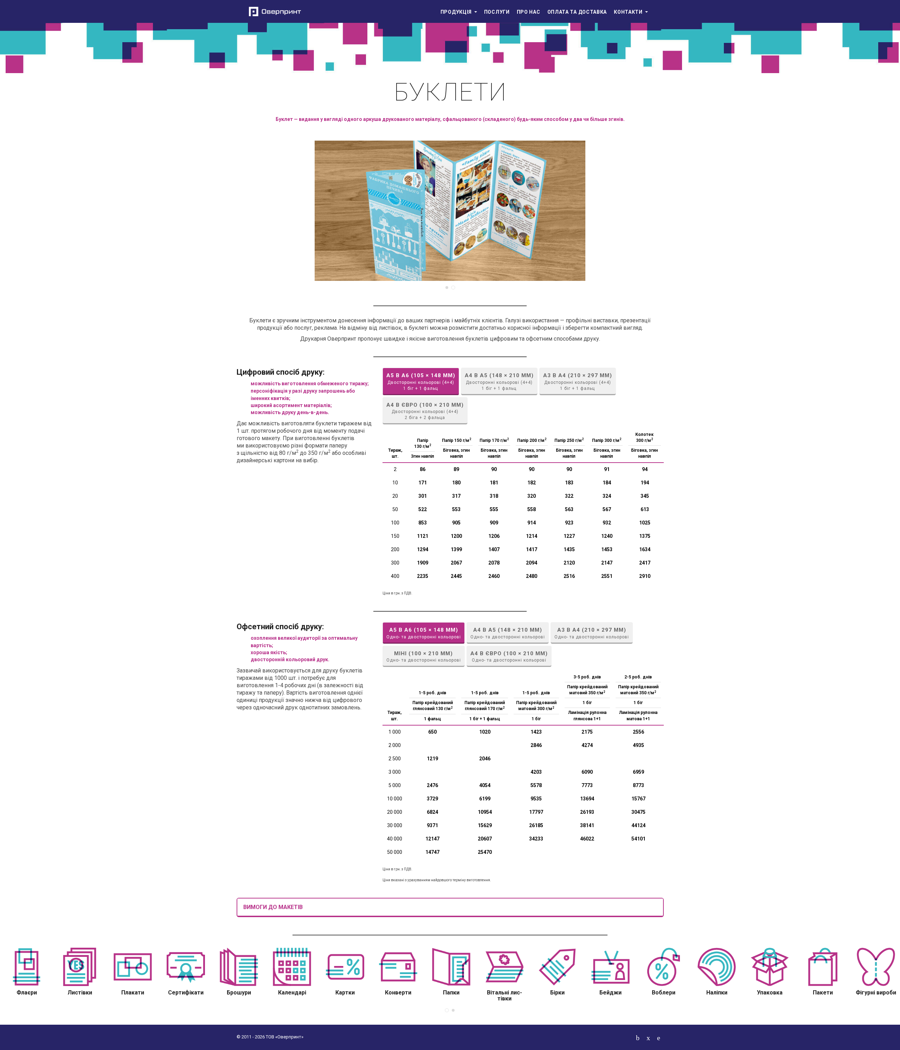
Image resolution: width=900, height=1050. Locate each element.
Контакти (629, 12)
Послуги (497, 12)
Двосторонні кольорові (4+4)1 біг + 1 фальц (420, 381)
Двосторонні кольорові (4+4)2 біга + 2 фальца (425, 411)
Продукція (457, 12)
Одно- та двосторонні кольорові (423, 633)
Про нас (528, 12)
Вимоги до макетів (273, 907)
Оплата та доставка (577, 12)
